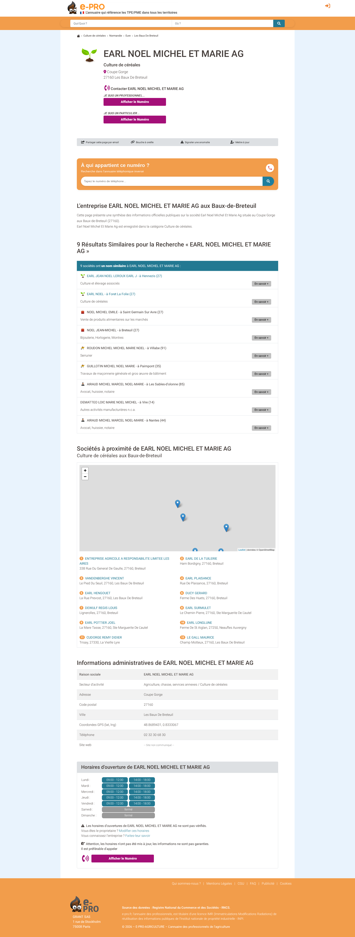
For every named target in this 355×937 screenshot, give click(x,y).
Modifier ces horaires (134, 831)
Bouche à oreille (144, 142)
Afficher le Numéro (135, 102)
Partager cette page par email (102, 142)
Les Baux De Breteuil (146, 35)
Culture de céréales (94, 35)
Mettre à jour (241, 142)
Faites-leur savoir (137, 836)
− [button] (85, 476)
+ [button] (85, 470)
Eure (128, 35)
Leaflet (242, 549)
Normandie (115, 35)
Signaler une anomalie (197, 142)
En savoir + (262, 283)
